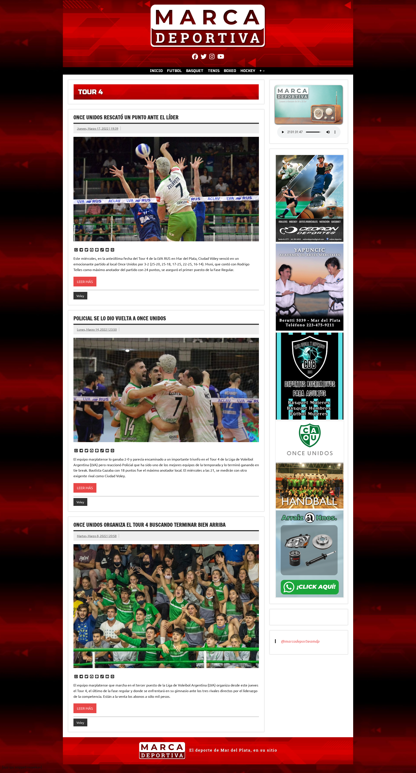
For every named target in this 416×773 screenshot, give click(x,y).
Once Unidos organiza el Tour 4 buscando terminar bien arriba (149, 524)
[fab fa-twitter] (204, 57)
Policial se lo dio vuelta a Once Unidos (119, 318)
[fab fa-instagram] (212, 57)
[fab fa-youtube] (220, 57)
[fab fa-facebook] (195, 57)
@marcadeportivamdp (300, 641)
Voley (80, 296)
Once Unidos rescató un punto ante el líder (126, 117)
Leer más (85, 281)
